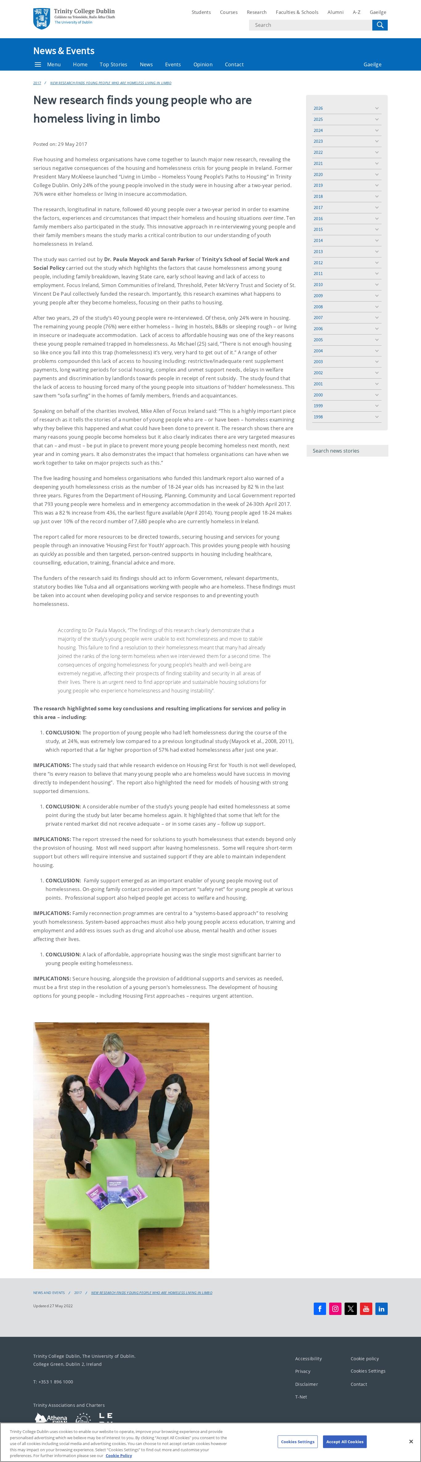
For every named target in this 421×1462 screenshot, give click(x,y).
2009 (318, 295)
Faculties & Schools (297, 12)
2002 (318, 373)
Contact (234, 64)
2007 (318, 317)
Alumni (336, 12)
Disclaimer (306, 1384)
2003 (318, 361)
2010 (318, 284)
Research (257, 12)
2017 (37, 82)
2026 (318, 108)
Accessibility (308, 1358)
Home (80, 64)
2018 (318, 196)
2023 (318, 141)
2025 (318, 119)
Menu (54, 64)
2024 (318, 130)
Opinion (203, 64)
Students (201, 12)
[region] (210, 1442)
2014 (318, 240)
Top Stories (113, 64)
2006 (318, 328)
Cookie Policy (119, 1455)
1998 (318, 417)
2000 (318, 395)
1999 (318, 406)
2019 (318, 185)
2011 (318, 273)
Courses (229, 12)
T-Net (301, 1397)
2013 (318, 251)
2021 (318, 163)
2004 (318, 351)
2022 (318, 152)
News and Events (49, 1293)
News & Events (63, 50)
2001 (318, 384)
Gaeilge (378, 12)
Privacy (302, 1371)
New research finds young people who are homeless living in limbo (110, 82)
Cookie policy (365, 1358)
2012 (318, 262)
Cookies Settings (368, 1371)
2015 (318, 229)
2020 (318, 174)
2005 (318, 340)
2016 (318, 218)
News (146, 64)
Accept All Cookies (344, 1441)
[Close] (411, 1441)
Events (173, 64)
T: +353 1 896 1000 (53, 1382)
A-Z (357, 12)
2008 (318, 307)
